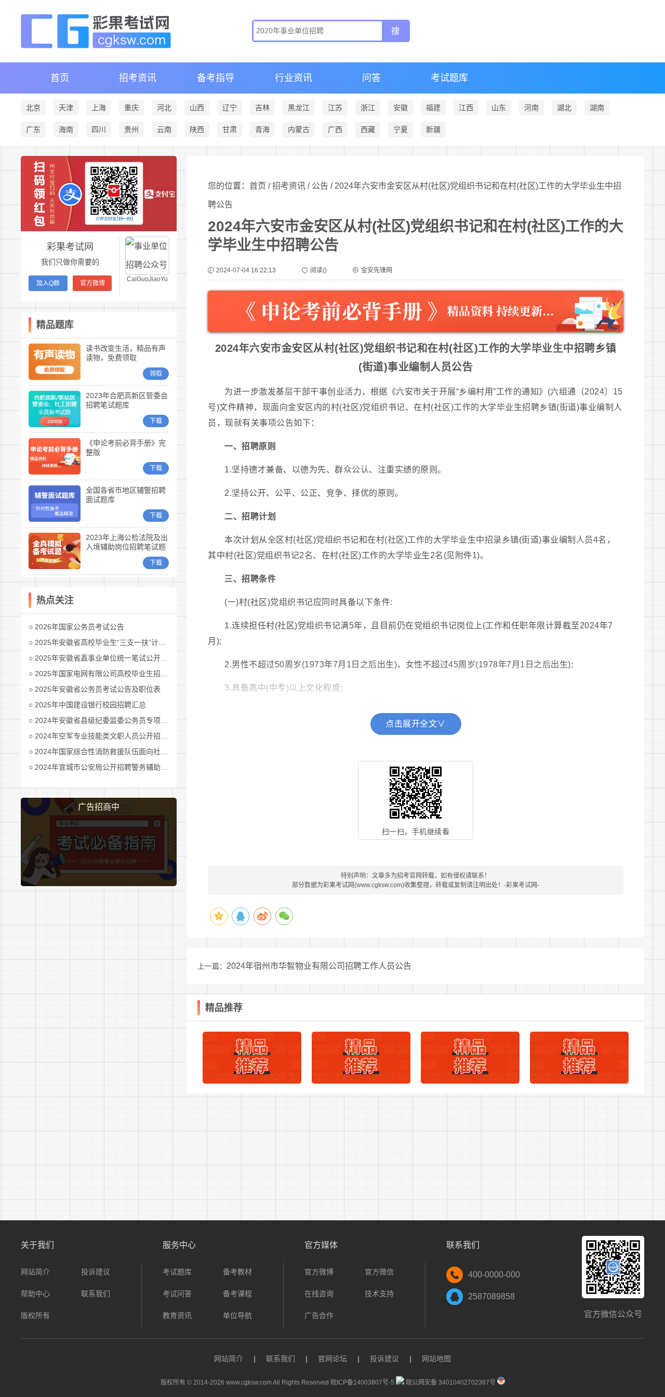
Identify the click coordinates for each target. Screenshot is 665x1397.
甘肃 (229, 129)
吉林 (262, 107)
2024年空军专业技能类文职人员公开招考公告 (108, 736)
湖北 (564, 107)
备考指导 (215, 78)
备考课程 (237, 1293)
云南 (164, 129)
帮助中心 (35, 1293)
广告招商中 (98, 806)
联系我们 (95, 1293)
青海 (262, 129)
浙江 (368, 107)
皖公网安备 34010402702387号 (450, 1382)
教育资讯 (177, 1315)
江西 (466, 107)
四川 (98, 129)
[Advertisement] (99, 1054)
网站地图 (436, 1358)
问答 (371, 78)
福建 (433, 107)
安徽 (400, 107)
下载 (156, 421)
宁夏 (400, 129)
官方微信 (379, 1272)
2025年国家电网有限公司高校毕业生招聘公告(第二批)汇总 (129, 673)
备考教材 (237, 1272)
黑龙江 (299, 107)
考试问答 (177, 1293)
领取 (156, 373)
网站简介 (35, 1272)
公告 (320, 185)
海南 (66, 129)
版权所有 (35, 1315)
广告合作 (319, 1315)
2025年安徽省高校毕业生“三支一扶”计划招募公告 (115, 642)
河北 (164, 107)
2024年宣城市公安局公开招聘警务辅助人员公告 (112, 767)
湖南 (597, 107)
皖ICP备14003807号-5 (362, 1382)
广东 (33, 129)
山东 (498, 107)
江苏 (335, 107)
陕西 (197, 129)
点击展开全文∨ (415, 723)
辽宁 (229, 107)
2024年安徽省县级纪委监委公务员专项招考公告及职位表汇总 (134, 720)
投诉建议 (95, 1272)
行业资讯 (293, 78)
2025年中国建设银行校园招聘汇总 (90, 705)
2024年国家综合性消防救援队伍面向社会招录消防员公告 (127, 751)
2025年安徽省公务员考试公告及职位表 (98, 689)
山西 (197, 107)
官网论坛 (332, 1358)
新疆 (433, 129)
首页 (59, 78)
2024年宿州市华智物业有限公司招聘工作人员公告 (319, 965)
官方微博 (92, 283)
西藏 (368, 129)
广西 (335, 129)
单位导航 (237, 1315)
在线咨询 (319, 1293)
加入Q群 (48, 283)
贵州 (131, 129)
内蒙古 (299, 129)
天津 (66, 107)
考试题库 (449, 78)
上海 (98, 107)
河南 (531, 107)
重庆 (131, 107)
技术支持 (379, 1293)
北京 (33, 107)
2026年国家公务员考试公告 (79, 627)
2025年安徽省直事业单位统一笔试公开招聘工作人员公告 (127, 658)
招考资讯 (137, 78)
